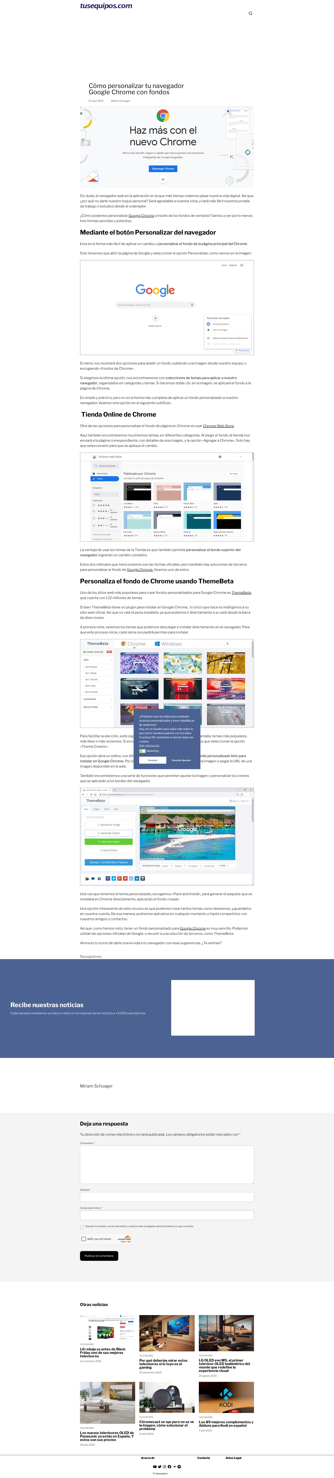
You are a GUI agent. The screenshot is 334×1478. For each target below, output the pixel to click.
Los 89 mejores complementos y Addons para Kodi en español (226, 1423)
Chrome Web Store (218, 426)
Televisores (87, 1344)
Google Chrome (141, 216)
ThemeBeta (241, 593)
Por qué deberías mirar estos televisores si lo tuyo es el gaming (163, 1364)
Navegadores (91, 956)
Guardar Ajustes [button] (181, 760)
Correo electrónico (91, 1207)
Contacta (203, 1458)
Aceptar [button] (152, 760)
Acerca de (147, 1458)
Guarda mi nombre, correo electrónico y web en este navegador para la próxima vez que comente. (139, 1226)
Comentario (87, 1143)
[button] (142, 751)
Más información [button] (149, 745)
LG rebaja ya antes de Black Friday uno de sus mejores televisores (102, 1352)
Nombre (85, 1189)
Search (250, 13)
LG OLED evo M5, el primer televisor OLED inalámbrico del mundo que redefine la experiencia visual (224, 1365)
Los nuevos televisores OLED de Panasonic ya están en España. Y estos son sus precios (107, 1436)
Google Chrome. (140, 570)
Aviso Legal (233, 1458)
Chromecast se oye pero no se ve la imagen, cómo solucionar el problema (166, 1425)
